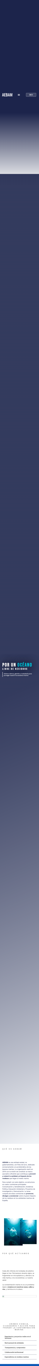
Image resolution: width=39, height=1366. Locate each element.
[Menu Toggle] (18, 95)
